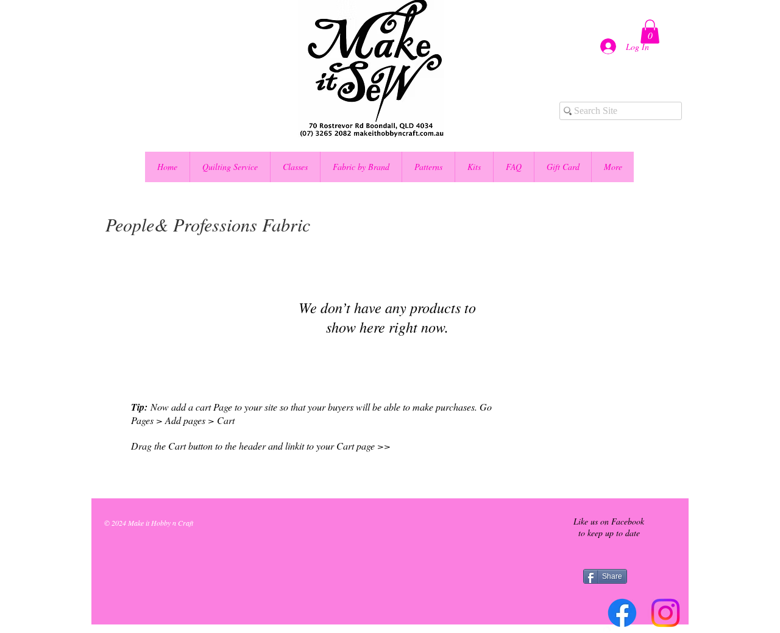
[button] (650, 31)
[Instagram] (665, 613)
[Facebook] (622, 613)
